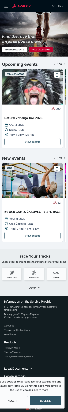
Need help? (10, 334)
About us (9, 326)
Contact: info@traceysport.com (20, 317)
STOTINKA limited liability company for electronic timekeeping (30, 308)
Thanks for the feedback (17, 330)
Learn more (41, 390)
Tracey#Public (12, 348)
